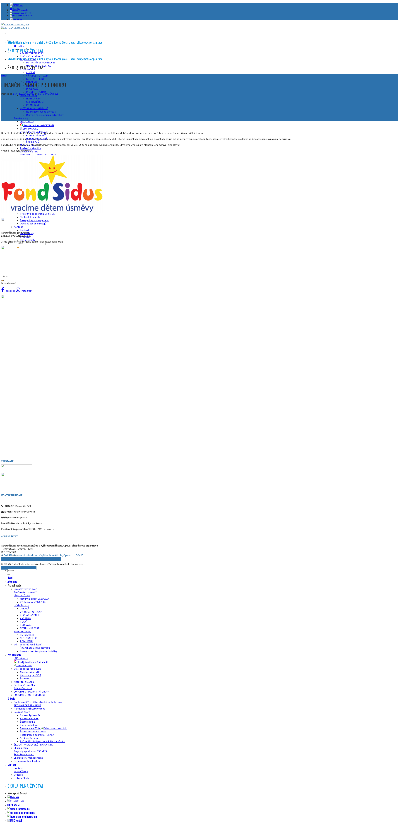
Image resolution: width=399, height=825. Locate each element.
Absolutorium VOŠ (36, 135)
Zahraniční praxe (23, 688)
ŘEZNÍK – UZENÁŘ (36, 92)
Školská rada (21, 748)
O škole (11, 698)
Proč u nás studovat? (31, 56)
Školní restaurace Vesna (33, 731)
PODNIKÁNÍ (32, 105)
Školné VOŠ (32, 141)
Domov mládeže (29, 725)
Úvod (9, 578)
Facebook (27, 12)
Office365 (15, 805)
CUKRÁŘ (30, 72)
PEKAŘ (23, 621)
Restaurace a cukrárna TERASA (37, 734)
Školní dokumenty (30, 217)
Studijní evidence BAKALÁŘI (38, 125)
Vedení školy (21, 771)
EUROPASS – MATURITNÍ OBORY (31, 691)
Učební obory (21, 605)
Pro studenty (21, 118)
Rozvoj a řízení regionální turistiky (45, 115)
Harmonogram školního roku (29, 708)
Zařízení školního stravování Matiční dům (42, 741)
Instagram (28, 15)
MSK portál (17, 19)
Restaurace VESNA (30, 728)
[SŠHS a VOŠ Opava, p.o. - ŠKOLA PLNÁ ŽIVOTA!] (15, 26)
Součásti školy (22, 712)
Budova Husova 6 (29, 718)
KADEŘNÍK (25, 618)
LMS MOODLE (30, 128)
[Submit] (2, 280)
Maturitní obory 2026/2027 (40, 62)
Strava (20, 5)
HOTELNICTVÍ (33, 98)
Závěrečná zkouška (30, 148)
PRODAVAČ (32, 88)
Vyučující (18, 774)
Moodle (25, 10)
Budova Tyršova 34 (30, 715)
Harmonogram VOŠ (30, 675)
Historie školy (27, 240)
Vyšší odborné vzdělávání (34, 108)
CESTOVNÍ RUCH (35, 101)
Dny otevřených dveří (25, 589)
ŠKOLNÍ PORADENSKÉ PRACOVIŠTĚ (33, 744)
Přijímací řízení (22, 595)
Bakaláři (14, 797)
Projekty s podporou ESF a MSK (31, 751)
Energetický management (28, 757)
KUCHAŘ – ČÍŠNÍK (35, 79)
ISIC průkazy (27, 121)
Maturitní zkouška (24, 681)
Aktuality (19, 46)
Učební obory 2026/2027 (33, 602)
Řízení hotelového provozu (41, 111)
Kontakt (24, 230)
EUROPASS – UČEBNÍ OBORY (29, 695)
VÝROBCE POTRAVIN (37, 75)
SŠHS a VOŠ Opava (48, 93)
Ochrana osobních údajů (27, 761)
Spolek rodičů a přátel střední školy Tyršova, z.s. (40, 702)
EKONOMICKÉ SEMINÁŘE (27, 705)
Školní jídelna (27, 721)
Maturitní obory (22, 631)
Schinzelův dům (29, 738)
